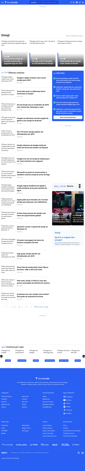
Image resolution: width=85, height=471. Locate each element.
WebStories (46, 399)
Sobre (65, 425)
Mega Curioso (26, 428)
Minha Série (25, 425)
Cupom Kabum (47, 425)
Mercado (25, 402)
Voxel (3, 428)
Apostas (24, 407)
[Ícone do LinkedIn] (83, 2)
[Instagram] (79, 453)
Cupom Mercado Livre (49, 436)
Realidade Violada (48, 404)
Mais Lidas (25, 396)
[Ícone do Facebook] (70, 2)
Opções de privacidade (10, 458)
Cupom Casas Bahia (48, 431)
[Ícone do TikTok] (80, 2)
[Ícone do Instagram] (73, 2)
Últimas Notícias (6, 396)
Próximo (41, 307)
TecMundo (4, 425)
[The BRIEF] (55, 444)
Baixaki (3, 433)
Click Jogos (25, 431)
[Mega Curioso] (45, 444)
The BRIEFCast (46, 407)
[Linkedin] (83, 453)
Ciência (3, 407)
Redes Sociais (5, 404)
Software (4, 399)
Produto (24, 399)
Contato (65, 428)
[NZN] (4, 453)
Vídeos (44, 396)
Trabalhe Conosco (68, 433)
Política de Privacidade (70, 436)
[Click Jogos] (65, 444)
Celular (24, 404)
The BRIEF (4, 431)
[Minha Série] (21, 444)
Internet (3, 402)
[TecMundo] (7, 444)
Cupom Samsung (47, 433)
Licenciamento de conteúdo (72, 431)
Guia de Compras (47, 402)
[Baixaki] (76, 444)
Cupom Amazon (47, 428)
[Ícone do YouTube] (77, 2)
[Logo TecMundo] (11, 2)
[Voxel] (34, 444)
